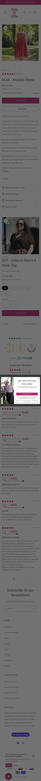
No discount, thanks (26, 401)
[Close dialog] (39, 378)
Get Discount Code (27, 394)
